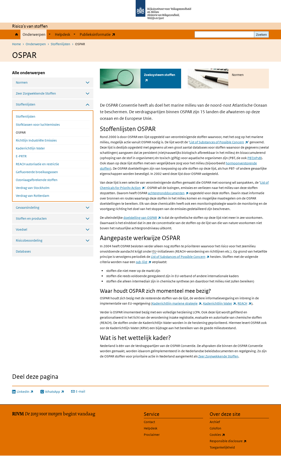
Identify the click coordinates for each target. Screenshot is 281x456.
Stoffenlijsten (60, 44)
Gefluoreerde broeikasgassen (37, 172)
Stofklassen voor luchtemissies (38, 124)
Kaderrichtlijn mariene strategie (177, 303)
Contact (149, 422)
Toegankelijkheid (222, 447)
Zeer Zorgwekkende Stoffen (218, 356)
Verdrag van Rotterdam (32, 196)
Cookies (227, 434)
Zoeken (261, 34)
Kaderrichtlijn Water (30, 148)
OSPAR (32, 132)
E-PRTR (21, 156)
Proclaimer (152, 435)
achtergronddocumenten (168, 193)
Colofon (215, 428)
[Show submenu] (50, 34)
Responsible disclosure (238, 441)
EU (154, 251)
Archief (215, 422)
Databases (23, 251)
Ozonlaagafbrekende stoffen (37, 180)
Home (16, 34)
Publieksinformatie (98, 34)
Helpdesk (62, 34)
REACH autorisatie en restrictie (37, 164)
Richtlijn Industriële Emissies (36, 140)
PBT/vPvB (254, 158)
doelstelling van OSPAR (142, 217)
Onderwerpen (34, 34)
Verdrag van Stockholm (32, 188)
